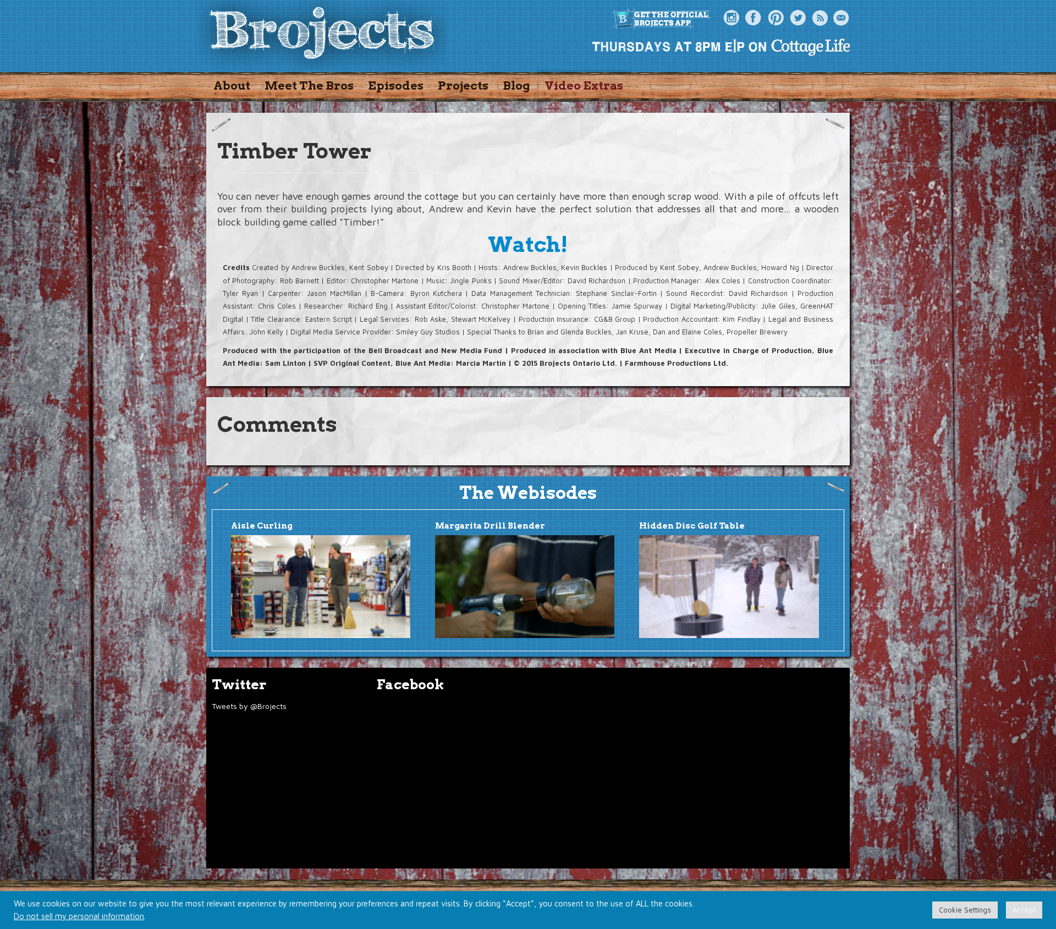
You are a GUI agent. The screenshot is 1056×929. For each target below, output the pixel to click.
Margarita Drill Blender (490, 526)
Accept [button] (1024, 909)
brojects (321, 35)
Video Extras (583, 85)
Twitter (797, 18)
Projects (463, 85)
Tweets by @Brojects (249, 706)
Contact (841, 18)
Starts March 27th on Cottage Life (720, 46)
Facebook (753, 18)
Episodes (396, 85)
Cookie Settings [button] (965, 909)
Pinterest (775, 18)
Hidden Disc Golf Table (692, 526)
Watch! (528, 244)
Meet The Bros (309, 85)
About (231, 85)
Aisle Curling (262, 526)
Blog (516, 85)
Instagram (731, 18)
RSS (819, 18)
